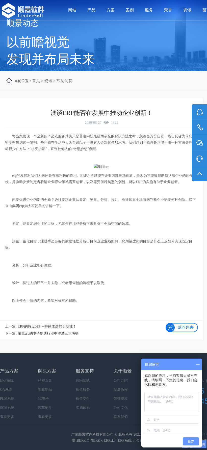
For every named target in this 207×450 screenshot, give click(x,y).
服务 (149, 10)
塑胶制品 (45, 389)
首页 (36, 81)
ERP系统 (7, 380)
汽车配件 (45, 408)
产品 (91, 10)
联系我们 (121, 417)
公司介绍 (121, 380)
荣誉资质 (121, 399)
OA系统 (6, 389)
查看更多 (7, 417)
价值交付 (83, 399)
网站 (72, 10)
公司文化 (121, 408)
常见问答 (64, 81)
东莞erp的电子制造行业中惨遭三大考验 (48, 333)
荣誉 (168, 10)
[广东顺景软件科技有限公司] (23, 11)
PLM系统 (7, 399)
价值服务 (83, 389)
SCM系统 (7, 408)
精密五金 (45, 380)
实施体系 (83, 408)
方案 (111, 10)
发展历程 (121, 389)
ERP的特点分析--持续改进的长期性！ (47, 326)
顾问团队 (83, 380)
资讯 (187, 10)
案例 (130, 10)
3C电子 (43, 399)
